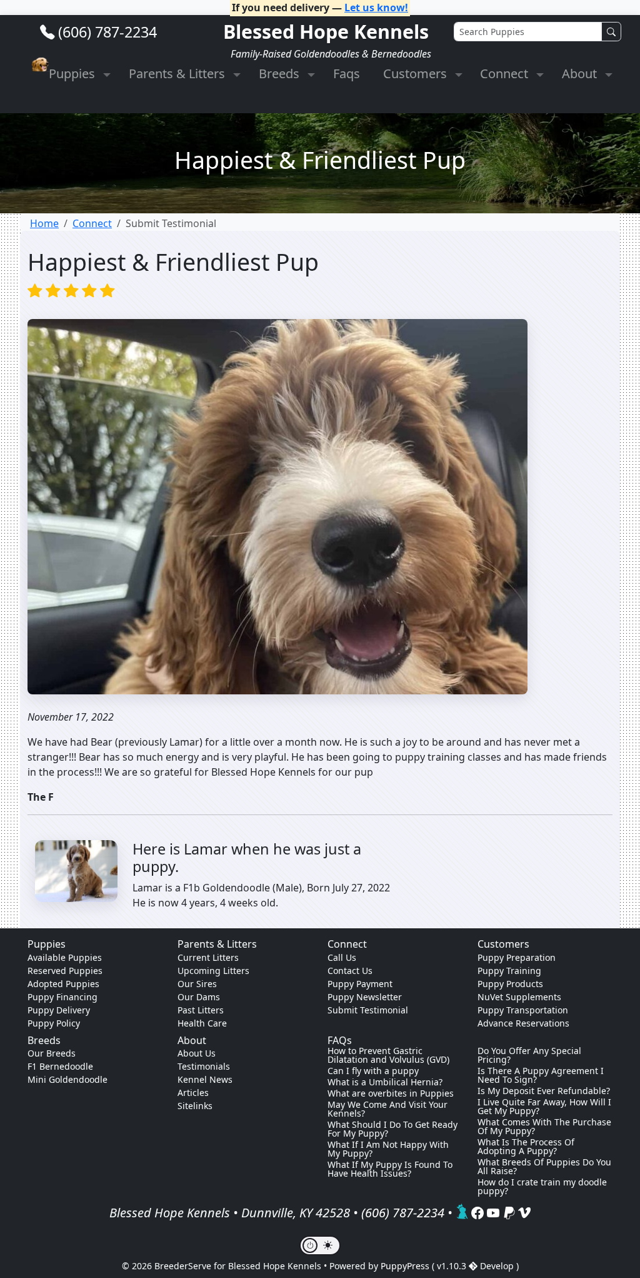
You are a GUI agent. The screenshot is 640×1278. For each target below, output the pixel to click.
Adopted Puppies (63, 984)
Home (44, 223)
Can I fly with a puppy (373, 1071)
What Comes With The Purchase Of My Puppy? (544, 1126)
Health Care (202, 1023)
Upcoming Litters (213, 970)
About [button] (581, 73)
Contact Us (350, 970)
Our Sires (197, 984)
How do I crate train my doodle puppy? (542, 1186)
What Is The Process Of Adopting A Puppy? (526, 1146)
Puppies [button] (73, 73)
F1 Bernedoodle (60, 1066)
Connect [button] (505, 73)
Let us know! (376, 7)
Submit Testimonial (368, 1010)
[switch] (320, 1245)
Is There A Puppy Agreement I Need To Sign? (541, 1075)
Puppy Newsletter (365, 997)
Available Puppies (65, 957)
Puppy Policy (54, 1023)
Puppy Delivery (59, 1010)
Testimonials (204, 1066)
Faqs (346, 73)
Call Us (342, 957)
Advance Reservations (523, 1023)
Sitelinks (195, 1106)
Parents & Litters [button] (178, 73)
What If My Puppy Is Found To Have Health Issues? (390, 1169)
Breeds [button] (280, 73)
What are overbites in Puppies (391, 1093)
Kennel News (205, 1079)
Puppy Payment (360, 984)
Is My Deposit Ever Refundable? (544, 1091)
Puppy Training (509, 970)
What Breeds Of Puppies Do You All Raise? (544, 1166)
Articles (193, 1092)
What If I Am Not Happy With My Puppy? (388, 1149)
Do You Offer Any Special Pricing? (529, 1055)
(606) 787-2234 (107, 32)
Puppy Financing (63, 997)
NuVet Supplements (519, 997)
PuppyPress (406, 1266)
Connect (92, 223)
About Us (197, 1053)
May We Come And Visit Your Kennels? (388, 1109)
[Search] (611, 31)
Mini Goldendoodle (68, 1079)
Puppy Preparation (517, 957)
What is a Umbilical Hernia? (385, 1082)
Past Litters (201, 1010)
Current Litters (208, 957)
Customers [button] (416, 73)
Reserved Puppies (65, 970)
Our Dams (199, 997)
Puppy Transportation (523, 1010)
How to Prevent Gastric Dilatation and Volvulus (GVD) (388, 1055)
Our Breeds (52, 1053)
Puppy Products (510, 984)
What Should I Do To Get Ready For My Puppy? (393, 1129)
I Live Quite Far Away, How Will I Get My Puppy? (544, 1106)
